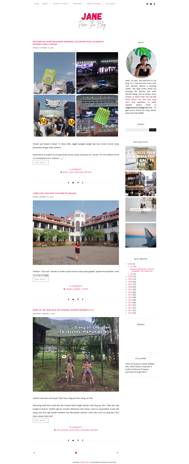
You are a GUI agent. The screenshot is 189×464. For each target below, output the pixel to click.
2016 (130, 297)
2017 (130, 294)
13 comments (76, 286)
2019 (130, 289)
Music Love (67, 172)
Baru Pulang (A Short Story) (141, 234)
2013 (130, 305)
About (45, 3)
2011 (130, 310)
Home (36, 4)
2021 (130, 284)
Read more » (41, 162)
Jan (131, 274)
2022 (130, 281)
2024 (130, 276)
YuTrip (85, 289)
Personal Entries (82, 172)
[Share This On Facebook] (68, 182)
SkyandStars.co (85, 462)
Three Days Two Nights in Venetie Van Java (54, 193)
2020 (130, 287)
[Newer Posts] (34, 452)
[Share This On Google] (83, 182)
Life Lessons (62, 430)
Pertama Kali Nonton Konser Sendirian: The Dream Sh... (142, 270)
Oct (132, 266)
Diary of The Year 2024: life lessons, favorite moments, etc (63, 310)
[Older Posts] (117, 452)
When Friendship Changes (141, 209)
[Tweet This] (73, 182)
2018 (130, 292)
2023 (130, 279)
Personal (77, 3)
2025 (130, 264)
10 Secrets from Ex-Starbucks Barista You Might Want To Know (141, 158)
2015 (130, 300)
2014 (130, 302)
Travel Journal (94, 3)
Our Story (74, 430)
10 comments (76, 427)
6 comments (76, 169)
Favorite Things (60, 3)
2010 (130, 313)
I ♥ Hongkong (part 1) (141, 183)
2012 (130, 308)
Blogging (110, 3)
